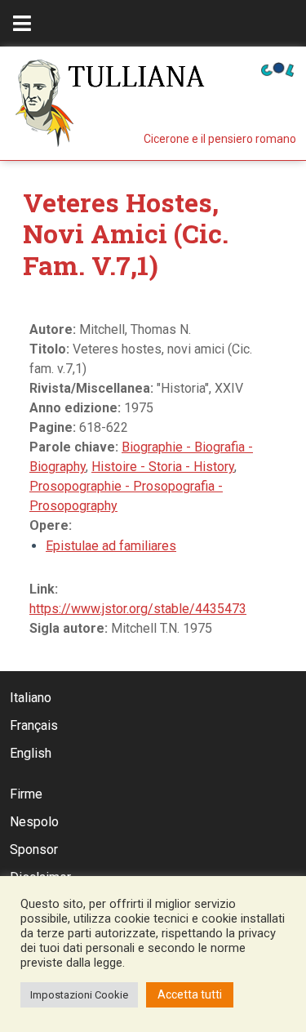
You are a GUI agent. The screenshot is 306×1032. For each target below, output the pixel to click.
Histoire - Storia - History (162, 466)
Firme (26, 794)
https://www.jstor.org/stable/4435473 (137, 608)
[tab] (22, 23)
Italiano (30, 697)
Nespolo (34, 822)
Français (34, 725)
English (30, 753)
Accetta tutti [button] (189, 994)
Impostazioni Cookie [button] (79, 995)
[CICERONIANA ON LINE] (277, 68)
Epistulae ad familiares (111, 546)
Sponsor (34, 849)
